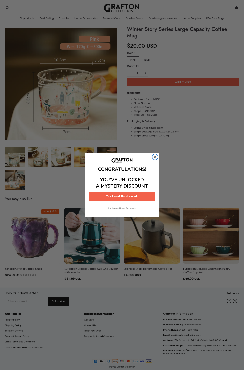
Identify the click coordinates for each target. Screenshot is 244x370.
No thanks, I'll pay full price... (122, 208)
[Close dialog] (155, 157)
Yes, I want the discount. (122, 196)
